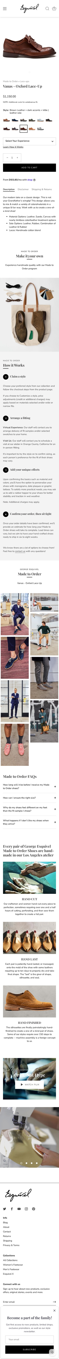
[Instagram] (26, 1208)
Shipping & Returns (42, 189)
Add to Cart (29, 167)
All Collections (10, 1260)
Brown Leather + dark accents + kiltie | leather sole (23, 128)
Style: (26, 111)
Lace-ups (24, 81)
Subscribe (29, 1349)
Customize (40, 128)
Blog (5, 1222)
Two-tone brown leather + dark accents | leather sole (6, 120)
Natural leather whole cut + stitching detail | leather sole (32, 128)
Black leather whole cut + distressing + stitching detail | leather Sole (49, 120)
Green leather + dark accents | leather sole (32, 120)
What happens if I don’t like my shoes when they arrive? (26, 822)
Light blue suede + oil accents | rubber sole (40, 120)
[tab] (10, 189)
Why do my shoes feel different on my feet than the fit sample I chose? (25, 809)
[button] (21, 1163)
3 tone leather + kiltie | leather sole (6, 128)
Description (9, 189)
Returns (7, 1236)
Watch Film (31, 1084)
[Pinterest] (33, 1208)
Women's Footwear (13, 1264)
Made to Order (10, 81)
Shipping (7, 1240)
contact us (20, 551)
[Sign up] (54, 1301)
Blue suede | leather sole (15, 120)
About (6, 1227)
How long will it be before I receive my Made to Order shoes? (26, 786)
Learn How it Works (13, 146)
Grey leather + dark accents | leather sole (23, 120)
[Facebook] (11, 1208)
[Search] (47, 9)
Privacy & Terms (11, 1245)
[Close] (54, 1310)
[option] (29, 1137)
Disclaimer (23, 189)
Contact (7, 1231)
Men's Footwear (11, 1269)
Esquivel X (8, 1273)
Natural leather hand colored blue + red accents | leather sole (15, 128)
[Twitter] (4, 1208)
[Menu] (5, 8)
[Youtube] (19, 1208)
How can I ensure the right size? (19, 797)
